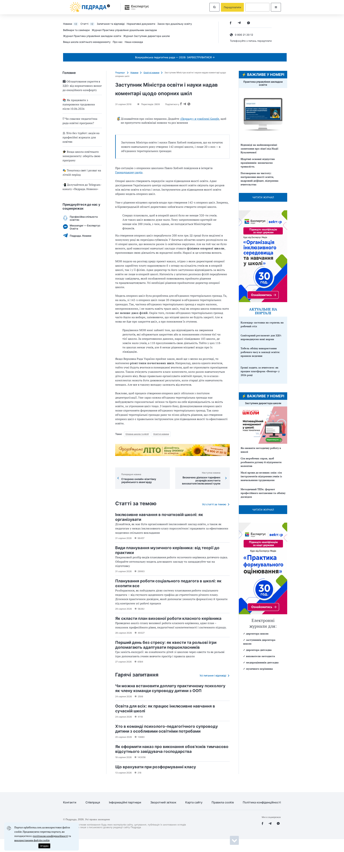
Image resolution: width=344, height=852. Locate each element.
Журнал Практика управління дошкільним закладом (124, 30)
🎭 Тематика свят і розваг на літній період (82, 172)
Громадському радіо (128, 172)
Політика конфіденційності (262, 802)
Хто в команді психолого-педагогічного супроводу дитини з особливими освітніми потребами (166, 728)
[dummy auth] (257, 7)
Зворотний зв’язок (163, 802)
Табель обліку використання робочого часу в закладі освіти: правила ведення (260, 352)
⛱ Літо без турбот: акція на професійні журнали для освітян (81, 137)
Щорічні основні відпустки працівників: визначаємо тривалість (258, 162)
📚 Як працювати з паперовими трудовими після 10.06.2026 (79, 104)
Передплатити (232, 7)
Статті (86, 23)
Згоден (44, 845)
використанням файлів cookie (32, 840)
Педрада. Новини (80, 235)
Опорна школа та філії (137, 434)
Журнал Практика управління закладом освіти (92, 35)
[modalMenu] (276, 7)
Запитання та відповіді (111, 23)
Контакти (69, 802)
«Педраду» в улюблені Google (199, 119)
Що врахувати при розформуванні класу (155, 767)
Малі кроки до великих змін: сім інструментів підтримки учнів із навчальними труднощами (261, 476)
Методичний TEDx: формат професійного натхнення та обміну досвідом (263, 492)
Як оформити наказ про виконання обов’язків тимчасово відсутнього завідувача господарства (171, 749)
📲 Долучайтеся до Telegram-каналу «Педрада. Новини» (82, 187)
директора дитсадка (259, 650)
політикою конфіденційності (50, 836)
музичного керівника (259, 668)
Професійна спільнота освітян (84, 218)
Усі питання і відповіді (213, 675)
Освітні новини (151, 72)
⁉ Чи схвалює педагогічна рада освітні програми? (80, 121)
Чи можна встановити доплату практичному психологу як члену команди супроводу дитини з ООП (170, 688)
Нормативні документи (141, 23)
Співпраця (92, 802)
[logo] (90, 7)
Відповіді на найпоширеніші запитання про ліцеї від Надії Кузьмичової (259, 148)
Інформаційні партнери (125, 802)
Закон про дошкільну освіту (174, 23)
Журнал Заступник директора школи (146, 35)
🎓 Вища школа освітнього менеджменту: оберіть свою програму (81, 156)
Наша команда (134, 41)
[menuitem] (71, 23)
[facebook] (230, 23)
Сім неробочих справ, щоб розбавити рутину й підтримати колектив (261, 462)
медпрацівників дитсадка (262, 662)
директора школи (257, 633)
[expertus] (135, 7)
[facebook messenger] (248, 23)
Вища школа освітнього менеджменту (87, 41)
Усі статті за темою (214, 504)
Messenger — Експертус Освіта (85, 227)
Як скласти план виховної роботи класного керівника (168, 618)
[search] (214, 7)
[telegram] (239, 23)
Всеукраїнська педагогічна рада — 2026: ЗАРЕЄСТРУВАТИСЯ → (175, 57)
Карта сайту (193, 802)
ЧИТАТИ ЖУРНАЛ (263, 197)
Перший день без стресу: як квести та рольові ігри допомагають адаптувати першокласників (165, 645)
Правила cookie (223, 802)
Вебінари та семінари (76, 30)
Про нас (118, 41)
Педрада (120, 72)
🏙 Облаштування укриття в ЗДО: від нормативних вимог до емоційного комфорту (82, 85)
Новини (70, 23)
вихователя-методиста (260, 656)
